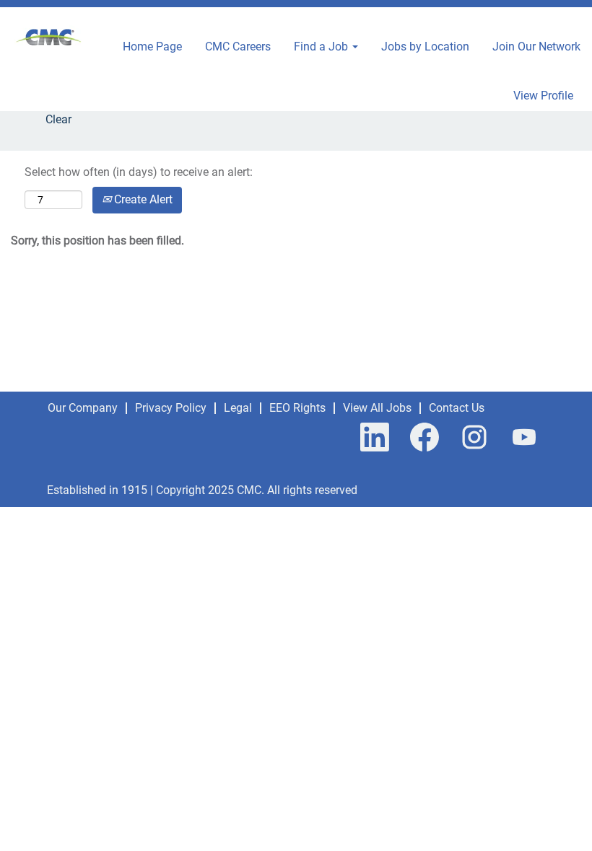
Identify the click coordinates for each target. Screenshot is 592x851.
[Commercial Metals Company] (49, 39)
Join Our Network (536, 46)
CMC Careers (238, 46)
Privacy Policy (170, 408)
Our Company (83, 408)
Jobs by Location (425, 46)
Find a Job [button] (322, 46)
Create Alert (142, 199)
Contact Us (456, 408)
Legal (238, 408)
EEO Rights (297, 408)
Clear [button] (58, 119)
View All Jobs (377, 408)
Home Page (152, 46)
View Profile (543, 95)
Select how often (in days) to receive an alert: (139, 172)
